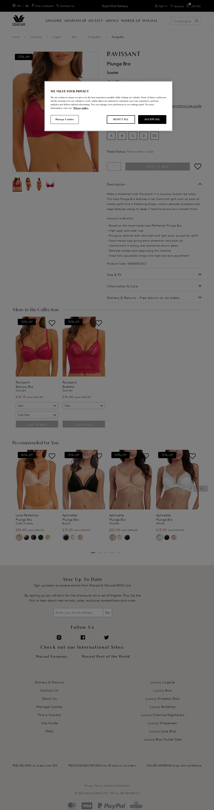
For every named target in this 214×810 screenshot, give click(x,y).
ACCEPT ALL (152, 119)
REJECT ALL (121, 119)
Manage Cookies (64, 119)
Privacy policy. (81, 108)
